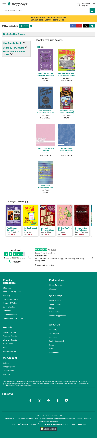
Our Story (53, 330)
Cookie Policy (69, 418)
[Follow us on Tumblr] (58, 401)
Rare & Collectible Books (13, 318)
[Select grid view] (38, 47)
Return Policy (54, 312)
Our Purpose (54, 333)
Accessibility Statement (48, 421)
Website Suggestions (57, 316)
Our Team (53, 337)
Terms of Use (9, 418)
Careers (52, 345)
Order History (8, 370)
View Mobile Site (9, 351)
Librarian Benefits (10, 340)
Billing (51, 308)
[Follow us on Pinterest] (48, 401)
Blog (5, 348)
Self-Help (6, 295)
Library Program (55, 285)
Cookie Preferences (84, 418)
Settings (6, 363)
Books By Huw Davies (14, 34)
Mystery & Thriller (10, 303)
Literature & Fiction (10, 299)
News (51, 349)
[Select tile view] (41, 47)
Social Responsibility (57, 341)
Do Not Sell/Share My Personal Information (45, 418)
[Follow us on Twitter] (39, 401)
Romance (7, 311)
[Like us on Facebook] (30, 401)
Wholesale (53, 289)
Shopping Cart (9, 367)
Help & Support (55, 300)
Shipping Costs (55, 304)
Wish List (6, 374)
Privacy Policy (21, 418)
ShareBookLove (9, 332)
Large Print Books (10, 314)
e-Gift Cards (8, 344)
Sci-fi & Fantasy (9, 307)
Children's (7, 288)
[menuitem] (86, 4)
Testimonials (54, 352)
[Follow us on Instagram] (67, 401)
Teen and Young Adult (11, 292)
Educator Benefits (10, 336)
